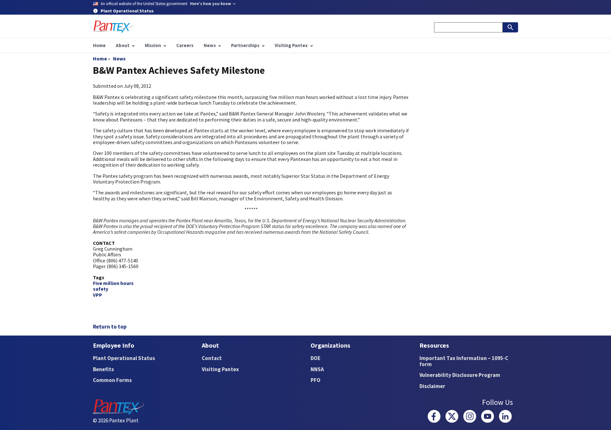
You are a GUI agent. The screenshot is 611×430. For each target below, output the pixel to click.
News (119, 58)
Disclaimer (432, 386)
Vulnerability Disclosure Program (459, 374)
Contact (212, 358)
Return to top (110, 326)
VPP (97, 295)
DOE (315, 358)
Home (100, 58)
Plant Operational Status (124, 358)
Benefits (103, 369)
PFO (315, 380)
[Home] (113, 26)
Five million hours (113, 283)
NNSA (317, 369)
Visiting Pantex (220, 369)
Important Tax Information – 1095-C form (463, 361)
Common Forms (112, 380)
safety (100, 289)
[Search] (510, 27)
